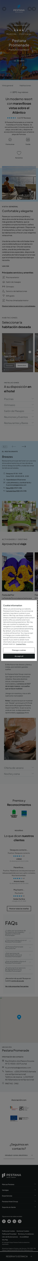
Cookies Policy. (21, 644)
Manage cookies (19, 650)
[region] (19, 630)
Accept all (19, 656)
